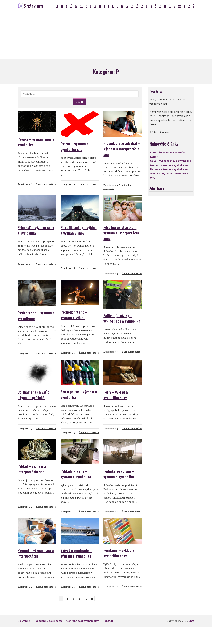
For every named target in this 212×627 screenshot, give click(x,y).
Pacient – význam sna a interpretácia (36, 553)
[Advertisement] (106, 35)
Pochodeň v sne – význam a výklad (74, 314)
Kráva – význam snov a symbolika (170, 161)
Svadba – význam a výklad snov (168, 165)
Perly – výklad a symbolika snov (115, 394)
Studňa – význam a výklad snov (168, 169)
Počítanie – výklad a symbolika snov (118, 552)
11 (92, 598)
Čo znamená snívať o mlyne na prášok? (33, 394)
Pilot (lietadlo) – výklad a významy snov (79, 230)
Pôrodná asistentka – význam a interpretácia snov (121, 232)
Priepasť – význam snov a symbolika (36, 230)
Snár (191, 620)
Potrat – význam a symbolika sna (74, 146)
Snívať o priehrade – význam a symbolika (76, 553)
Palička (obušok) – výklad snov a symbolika (121, 318)
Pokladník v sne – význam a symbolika (76, 473)
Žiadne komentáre (46, 184)
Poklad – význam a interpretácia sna (32, 468)
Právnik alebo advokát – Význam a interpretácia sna (121, 148)
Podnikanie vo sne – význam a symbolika (118, 473)
